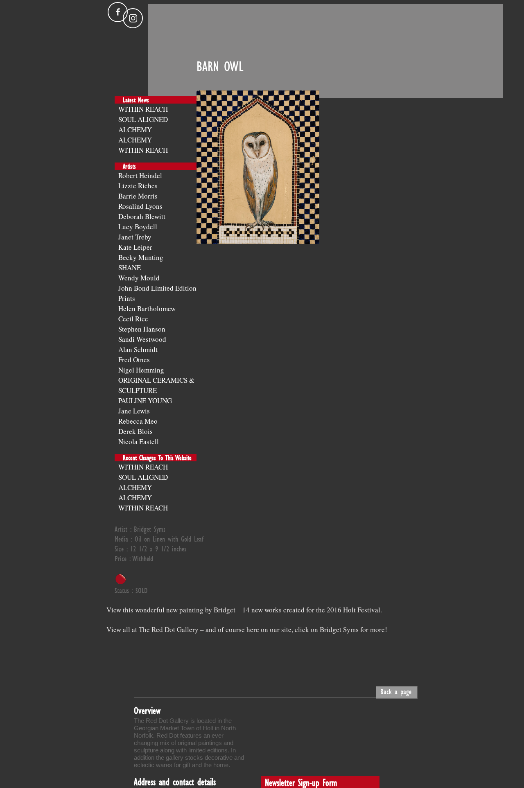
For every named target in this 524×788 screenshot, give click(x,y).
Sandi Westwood (142, 339)
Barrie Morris (138, 196)
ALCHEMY (135, 129)
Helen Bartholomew (147, 308)
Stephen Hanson (141, 329)
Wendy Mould (139, 277)
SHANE (129, 267)
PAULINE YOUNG (145, 400)
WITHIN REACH (143, 109)
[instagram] (133, 18)
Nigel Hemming (141, 370)
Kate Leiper (135, 247)
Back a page (395, 691)
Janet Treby (134, 237)
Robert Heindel (140, 175)
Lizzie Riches (138, 185)
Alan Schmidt (138, 349)
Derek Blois (135, 431)
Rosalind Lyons (140, 206)
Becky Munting (140, 257)
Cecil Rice (133, 318)
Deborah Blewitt (141, 216)
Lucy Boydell (137, 226)
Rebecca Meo (138, 421)
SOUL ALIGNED (143, 119)
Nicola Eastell (138, 441)
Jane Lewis (134, 410)
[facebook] (118, 12)
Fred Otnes (134, 359)
